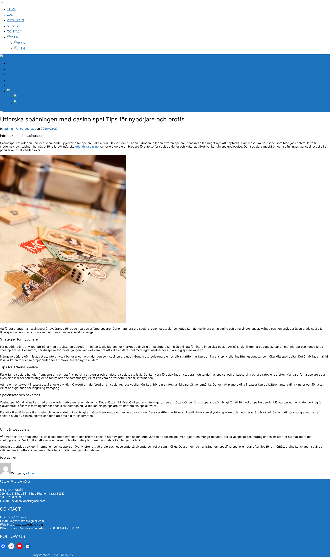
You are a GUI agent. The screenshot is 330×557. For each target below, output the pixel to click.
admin (8, 128)
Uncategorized (26, 128)
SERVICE (13, 26)
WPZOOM (80, 555)
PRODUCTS (15, 20)
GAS (10, 15)
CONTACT (14, 31)
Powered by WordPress (16, 555)
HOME (11, 9)
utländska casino (87, 146)
